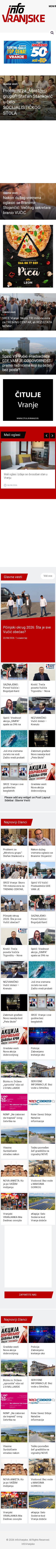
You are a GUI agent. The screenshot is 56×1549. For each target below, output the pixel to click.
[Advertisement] (28, 152)
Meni (52, 6)
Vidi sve (48, 575)
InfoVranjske (21, 1539)
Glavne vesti (13, 577)
